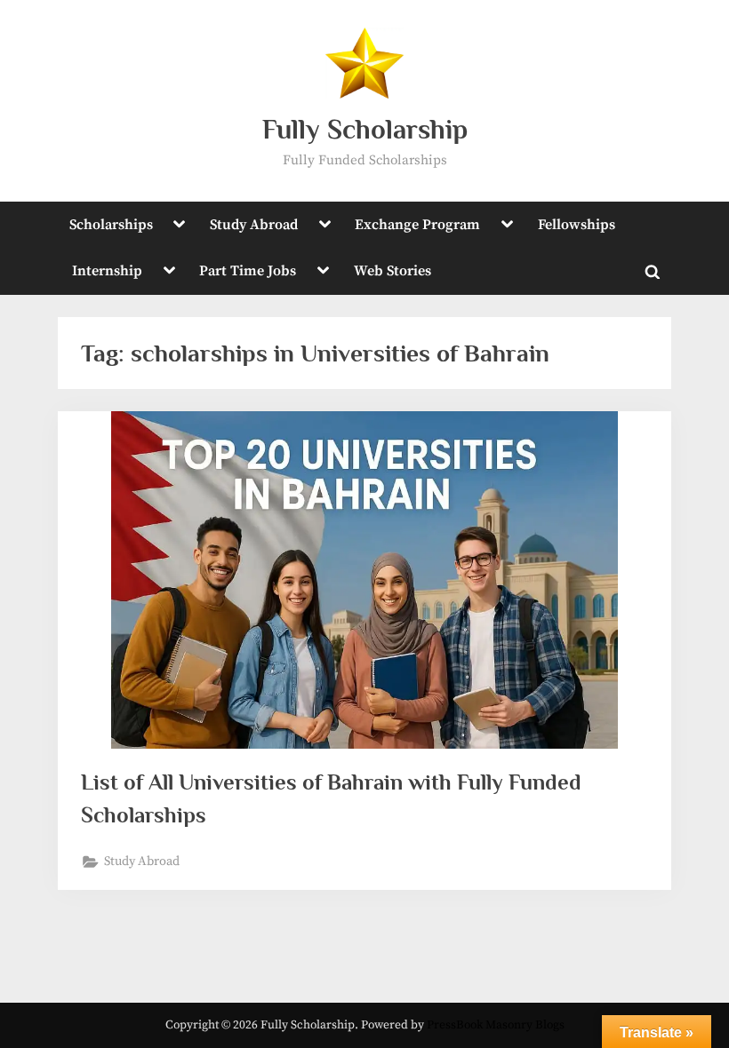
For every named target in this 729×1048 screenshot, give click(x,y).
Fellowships (576, 225)
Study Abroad (254, 225)
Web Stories (392, 271)
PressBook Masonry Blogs (496, 1025)
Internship (107, 271)
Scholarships (111, 225)
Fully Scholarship (365, 129)
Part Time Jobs (247, 271)
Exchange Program (417, 225)
